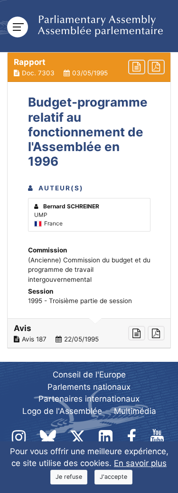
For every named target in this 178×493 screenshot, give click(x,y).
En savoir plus (140, 463)
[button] (89, 67)
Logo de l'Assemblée (62, 411)
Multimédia (135, 411)
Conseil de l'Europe (89, 374)
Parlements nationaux (89, 387)
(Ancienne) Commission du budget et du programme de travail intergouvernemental (89, 269)
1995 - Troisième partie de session (80, 301)
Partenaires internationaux (89, 398)
